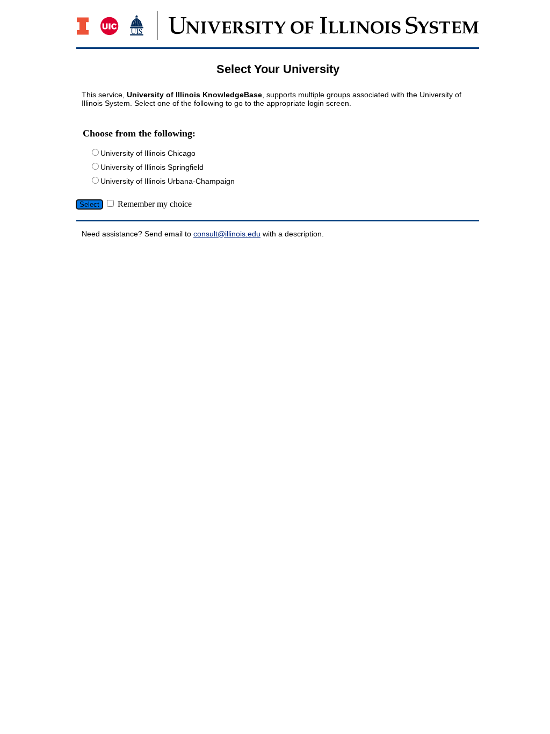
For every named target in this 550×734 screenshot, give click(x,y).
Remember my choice (155, 203)
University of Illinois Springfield (152, 167)
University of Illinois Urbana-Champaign (167, 181)
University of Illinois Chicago (148, 153)
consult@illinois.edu (226, 233)
